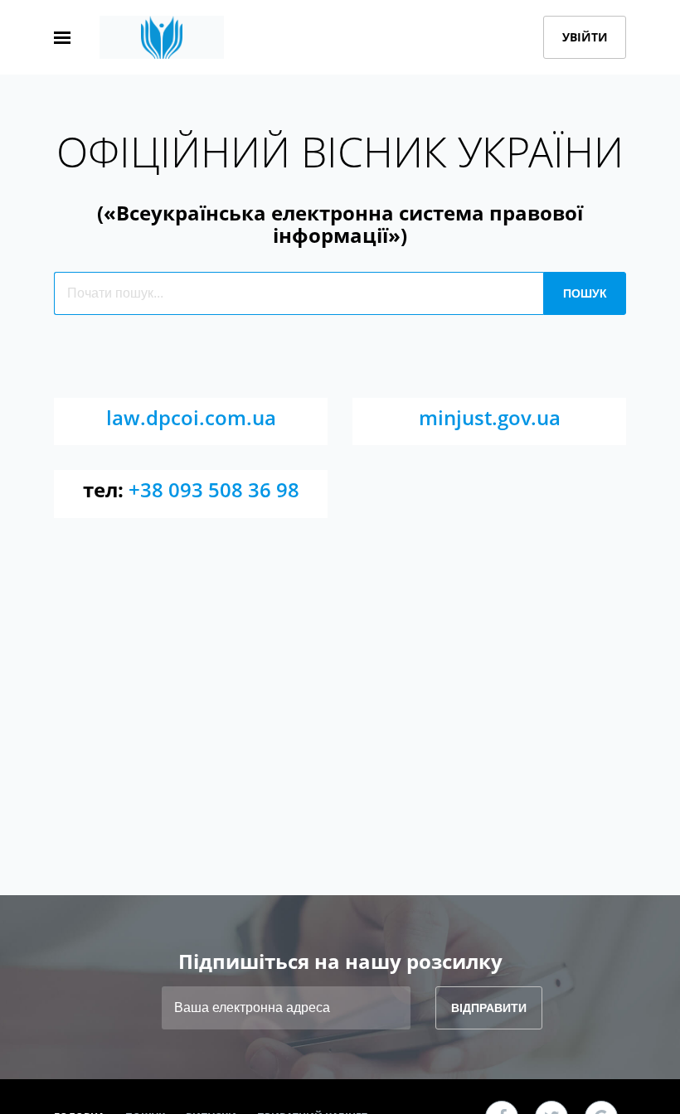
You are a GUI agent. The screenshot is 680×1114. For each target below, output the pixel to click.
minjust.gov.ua (490, 417)
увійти (585, 37)
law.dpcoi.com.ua (191, 417)
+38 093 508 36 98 (214, 489)
